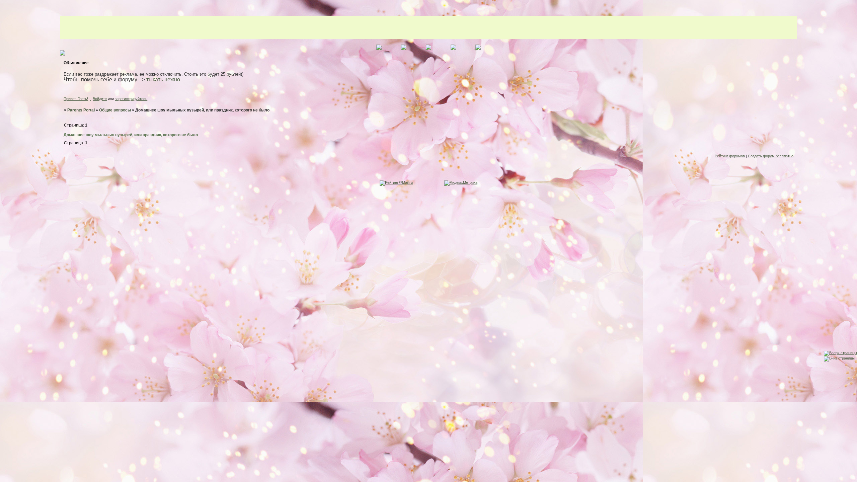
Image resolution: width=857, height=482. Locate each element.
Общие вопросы (115, 110)
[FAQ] (6, 328)
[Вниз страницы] (839, 358)
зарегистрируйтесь (131, 99)
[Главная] (6, 302)
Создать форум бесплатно (770, 156)
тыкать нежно (163, 79)
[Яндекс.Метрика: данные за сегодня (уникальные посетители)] (460, 183)
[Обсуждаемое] (6, 315)
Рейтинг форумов (730, 156)
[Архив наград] (6, 341)
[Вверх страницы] (840, 353)
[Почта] (6, 355)
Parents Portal (81, 110)
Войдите (100, 99)
